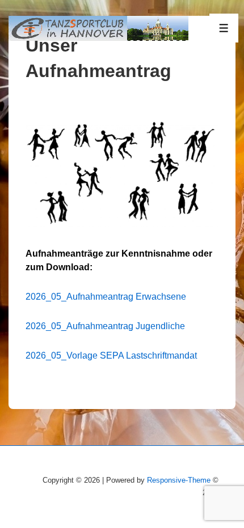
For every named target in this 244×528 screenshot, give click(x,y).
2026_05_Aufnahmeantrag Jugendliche (105, 326)
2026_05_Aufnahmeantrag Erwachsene (106, 296)
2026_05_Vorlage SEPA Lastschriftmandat (111, 355)
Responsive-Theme (179, 480)
